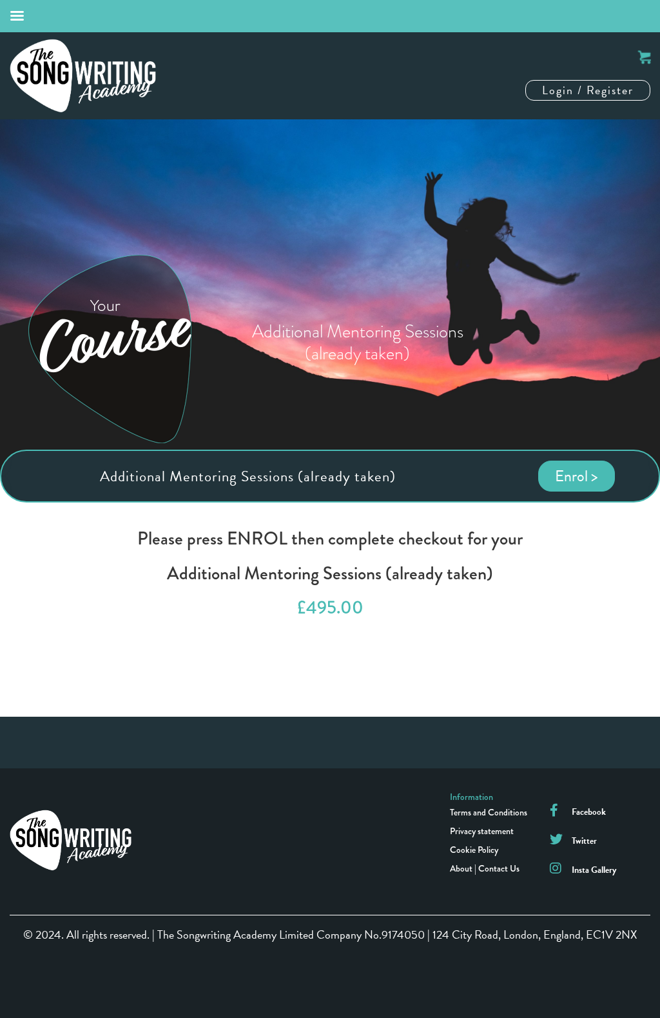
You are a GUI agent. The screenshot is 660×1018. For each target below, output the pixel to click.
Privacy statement (482, 830)
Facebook (589, 812)
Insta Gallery (594, 870)
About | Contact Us (484, 868)
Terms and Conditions (488, 812)
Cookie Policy (474, 849)
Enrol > (576, 476)
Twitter (584, 841)
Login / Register (588, 90)
